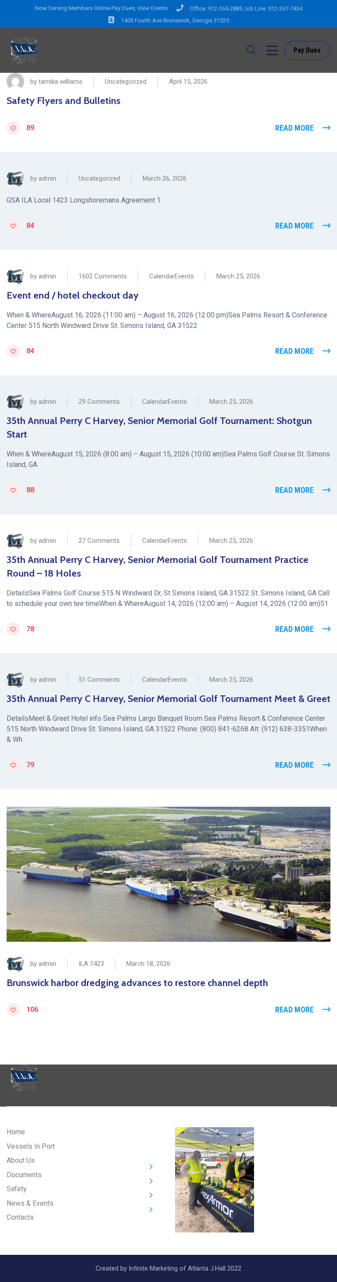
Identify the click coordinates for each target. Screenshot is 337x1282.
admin (47, 178)
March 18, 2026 (148, 964)
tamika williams (60, 81)
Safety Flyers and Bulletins (64, 101)
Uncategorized (126, 81)
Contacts (20, 1217)
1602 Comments (103, 276)
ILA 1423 (91, 964)
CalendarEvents (171, 276)
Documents (24, 1175)
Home (16, 1132)
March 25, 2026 (238, 276)
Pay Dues (307, 50)
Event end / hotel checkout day (73, 295)
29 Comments (99, 402)
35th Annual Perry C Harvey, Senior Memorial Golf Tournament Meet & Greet (168, 699)
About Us (21, 1160)
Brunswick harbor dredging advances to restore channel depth (137, 983)
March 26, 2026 (164, 178)
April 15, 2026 (188, 81)
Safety (17, 1189)
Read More (294, 127)
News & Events (30, 1203)
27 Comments (99, 541)
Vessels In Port (31, 1146)
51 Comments (99, 680)
